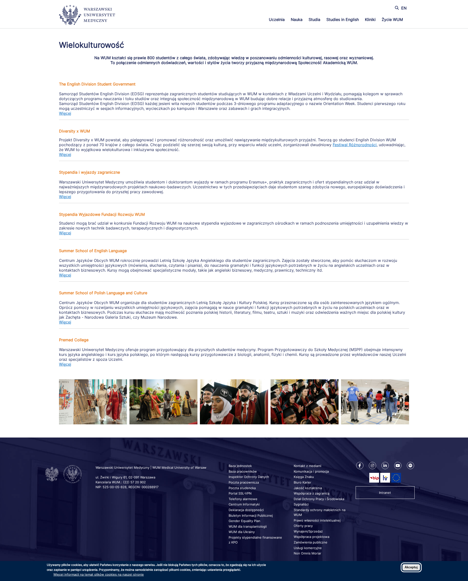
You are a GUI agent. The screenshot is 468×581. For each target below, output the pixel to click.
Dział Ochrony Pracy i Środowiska (319, 499)
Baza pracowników (243, 471)
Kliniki (370, 19)
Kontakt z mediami (307, 466)
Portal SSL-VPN (240, 493)
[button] (93, 422)
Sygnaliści (301, 504)
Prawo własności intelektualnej (317, 520)
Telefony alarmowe (243, 499)
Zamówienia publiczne (310, 542)
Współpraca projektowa (311, 537)
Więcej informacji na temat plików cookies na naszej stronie (98, 574)
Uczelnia (277, 19)
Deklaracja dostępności (246, 510)
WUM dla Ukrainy (242, 532)
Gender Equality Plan (244, 521)
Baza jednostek (240, 466)
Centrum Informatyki (244, 504)
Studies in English (342, 19)
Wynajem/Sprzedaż (308, 531)
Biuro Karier (302, 482)
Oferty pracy (303, 526)
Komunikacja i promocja (311, 471)
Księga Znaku (304, 477)
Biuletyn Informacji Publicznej (251, 515)
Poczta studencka (242, 488)
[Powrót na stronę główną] (87, 15)
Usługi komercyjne (308, 548)
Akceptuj (411, 567)
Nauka (296, 19)
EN (404, 8)
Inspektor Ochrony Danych (249, 477)
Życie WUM (392, 19)
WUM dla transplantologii (248, 526)
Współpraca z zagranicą (311, 493)
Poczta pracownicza (244, 482)
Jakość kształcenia (308, 488)
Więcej (65, 113)
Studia (314, 19)
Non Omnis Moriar (307, 553)
